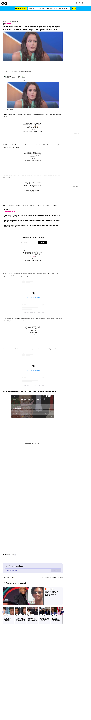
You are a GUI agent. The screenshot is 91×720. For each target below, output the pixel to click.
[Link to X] (82, 3)
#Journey (30, 256)
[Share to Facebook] (8, 76)
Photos (9, 21)
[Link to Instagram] (79, 3)
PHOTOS (41, 3)
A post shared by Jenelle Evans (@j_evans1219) (33, 312)
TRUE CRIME (55, 3)
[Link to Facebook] (76, 3)
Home (4, 21)
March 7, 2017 (38, 131)
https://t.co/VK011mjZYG (32, 127)
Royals (35, 3)
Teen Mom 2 (15, 21)
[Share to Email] (23, 76)
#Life (27, 255)
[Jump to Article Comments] (4, 76)
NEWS (24, 3)
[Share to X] (13, 76)
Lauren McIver (9, 71)
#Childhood (36, 255)
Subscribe (71, 3)
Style (29, 3)
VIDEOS (48, 3)
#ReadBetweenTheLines (34, 253)
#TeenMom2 (32, 330)
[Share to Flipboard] (18, 76)
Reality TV (17, 3)
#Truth (31, 255)
